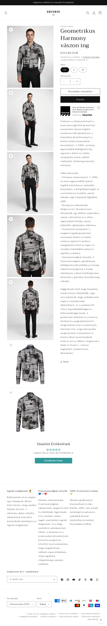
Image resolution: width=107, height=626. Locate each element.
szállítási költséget (91, 57)
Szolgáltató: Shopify (48, 614)
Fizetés (80, 99)
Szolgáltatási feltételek (28, 616)
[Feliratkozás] (54, 579)
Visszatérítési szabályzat (68, 614)
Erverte (36, 614)
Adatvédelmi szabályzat (90, 614)
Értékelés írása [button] (53, 461)
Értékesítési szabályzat (90, 616)
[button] (6, 13)
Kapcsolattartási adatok (69, 616)
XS (64, 69)
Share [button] (66, 361)
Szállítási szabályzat (49, 616)
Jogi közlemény (94, 619)
